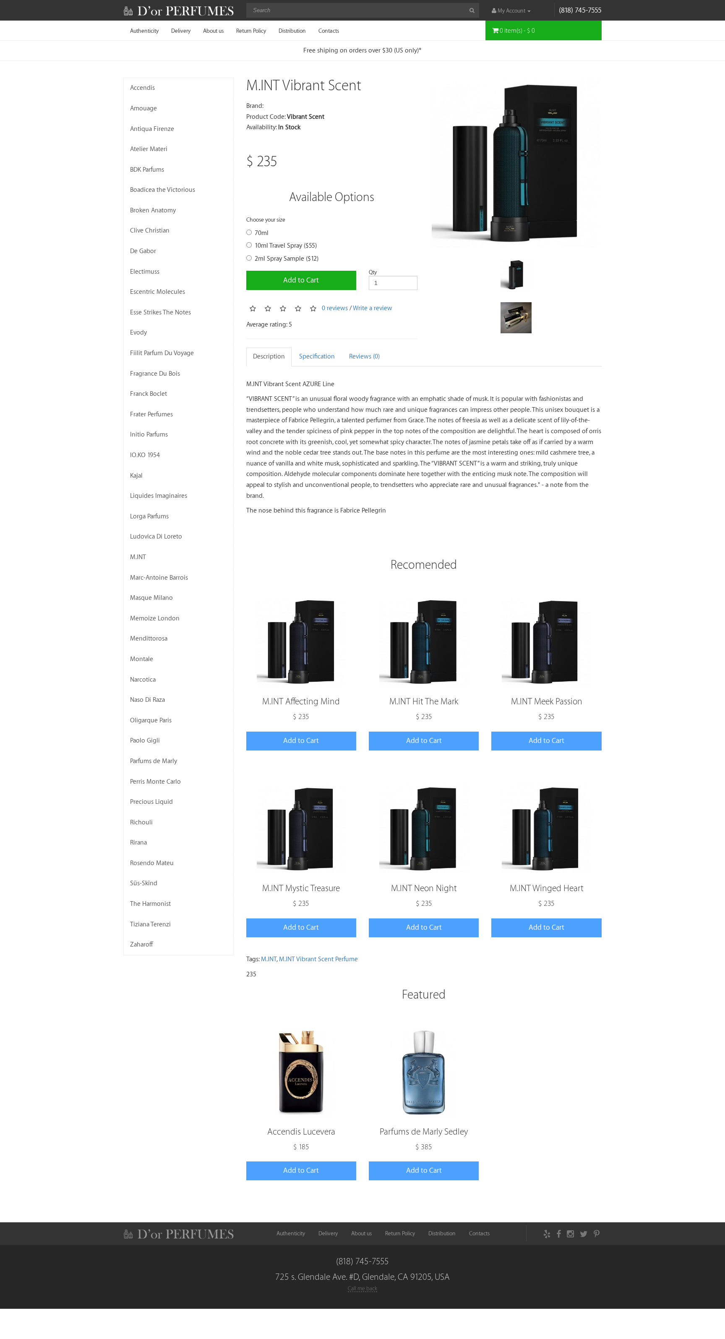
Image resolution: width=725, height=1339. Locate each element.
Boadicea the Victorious (162, 190)
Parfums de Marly (153, 761)
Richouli (141, 822)
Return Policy (251, 31)
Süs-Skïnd (143, 883)
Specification (317, 356)
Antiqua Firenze (152, 129)
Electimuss (144, 271)
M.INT (138, 557)
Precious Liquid (151, 801)
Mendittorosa (148, 638)
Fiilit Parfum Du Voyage (162, 353)
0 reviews (335, 308)
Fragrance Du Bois (155, 373)
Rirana (138, 842)
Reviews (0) (364, 356)
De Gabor (143, 251)
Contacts (328, 31)
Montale (141, 659)
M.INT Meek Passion (546, 701)
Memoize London (155, 618)
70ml (262, 233)
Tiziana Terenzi (150, 924)
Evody (138, 332)
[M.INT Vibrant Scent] (516, 163)
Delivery (180, 31)
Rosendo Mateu (152, 863)
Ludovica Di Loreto (156, 536)
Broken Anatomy (153, 210)
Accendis (142, 88)
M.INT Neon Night (424, 888)
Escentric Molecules (157, 292)
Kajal (136, 475)
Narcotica (143, 679)
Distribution (292, 31)
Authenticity (144, 31)
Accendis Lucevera (301, 1132)
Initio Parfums (149, 434)
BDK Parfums (147, 169)
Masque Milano (151, 598)
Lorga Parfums (149, 516)
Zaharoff (141, 944)
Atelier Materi (148, 149)
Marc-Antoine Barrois (159, 577)
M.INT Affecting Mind (301, 701)
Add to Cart (301, 280)
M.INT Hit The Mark (423, 701)
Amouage (143, 108)
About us (213, 31)
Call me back (362, 1288)
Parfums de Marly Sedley (424, 1132)
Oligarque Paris (151, 720)
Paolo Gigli (145, 740)
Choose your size (265, 220)
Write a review (372, 308)
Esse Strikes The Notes (160, 312)
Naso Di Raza (147, 699)
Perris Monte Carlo (155, 781)
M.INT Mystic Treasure (301, 888)
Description (269, 356)
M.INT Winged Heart (547, 888)
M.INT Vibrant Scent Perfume (318, 959)
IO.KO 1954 (145, 455)
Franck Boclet (148, 394)
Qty (373, 272)
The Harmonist (150, 903)
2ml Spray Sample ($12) (286, 258)
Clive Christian (150, 230)
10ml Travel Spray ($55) (286, 245)
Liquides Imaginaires (158, 496)
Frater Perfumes (151, 414)
